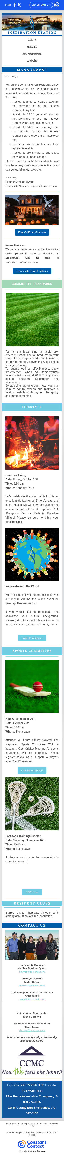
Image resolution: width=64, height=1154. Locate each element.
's (35, 40)
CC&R (31, 40)
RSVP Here (32, 892)
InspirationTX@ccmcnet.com (21, 262)
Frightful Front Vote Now (32, 232)
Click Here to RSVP (32, 770)
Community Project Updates (32, 271)
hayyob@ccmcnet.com (44, 186)
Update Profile (27, 1132)
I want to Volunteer (32, 637)
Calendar (32, 47)
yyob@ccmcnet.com (33, 971)
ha (20, 971)
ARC (24, 54)
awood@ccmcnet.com (32, 999)
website (36, 169)
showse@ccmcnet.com (32, 1030)
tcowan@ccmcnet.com (32, 985)
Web (30, 60)
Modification (35, 54)
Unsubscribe (12, 1132)
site (35, 60)
